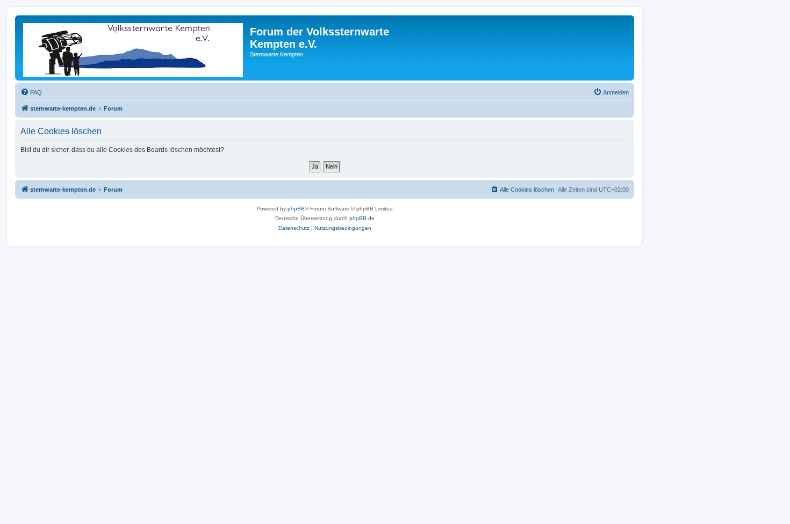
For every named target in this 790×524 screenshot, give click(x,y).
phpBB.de (362, 218)
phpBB (296, 209)
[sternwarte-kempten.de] (134, 48)
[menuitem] (31, 92)
